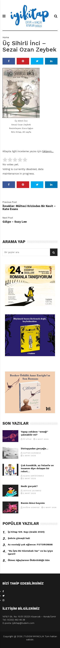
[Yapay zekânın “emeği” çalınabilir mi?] (10, 436)
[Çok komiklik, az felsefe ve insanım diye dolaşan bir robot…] (10, 470)
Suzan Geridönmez (33, 476)
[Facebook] (3, 591)
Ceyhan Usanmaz (32, 491)
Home (5, 37)
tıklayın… (48, 151)
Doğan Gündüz (31, 507)
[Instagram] (3, 600)
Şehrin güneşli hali (19, 538)
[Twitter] (3, 595)
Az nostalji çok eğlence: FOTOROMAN (30, 544)
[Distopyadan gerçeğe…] (10, 453)
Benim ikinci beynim (33, 503)
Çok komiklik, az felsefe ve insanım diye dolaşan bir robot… (37, 468)
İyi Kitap (27, 439)
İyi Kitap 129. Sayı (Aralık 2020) (26, 531)
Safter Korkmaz (32, 453)
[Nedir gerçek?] (10, 490)
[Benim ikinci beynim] (10, 507)
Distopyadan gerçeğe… (34, 448)
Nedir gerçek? (29, 486)
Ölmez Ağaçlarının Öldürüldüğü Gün (29, 560)
